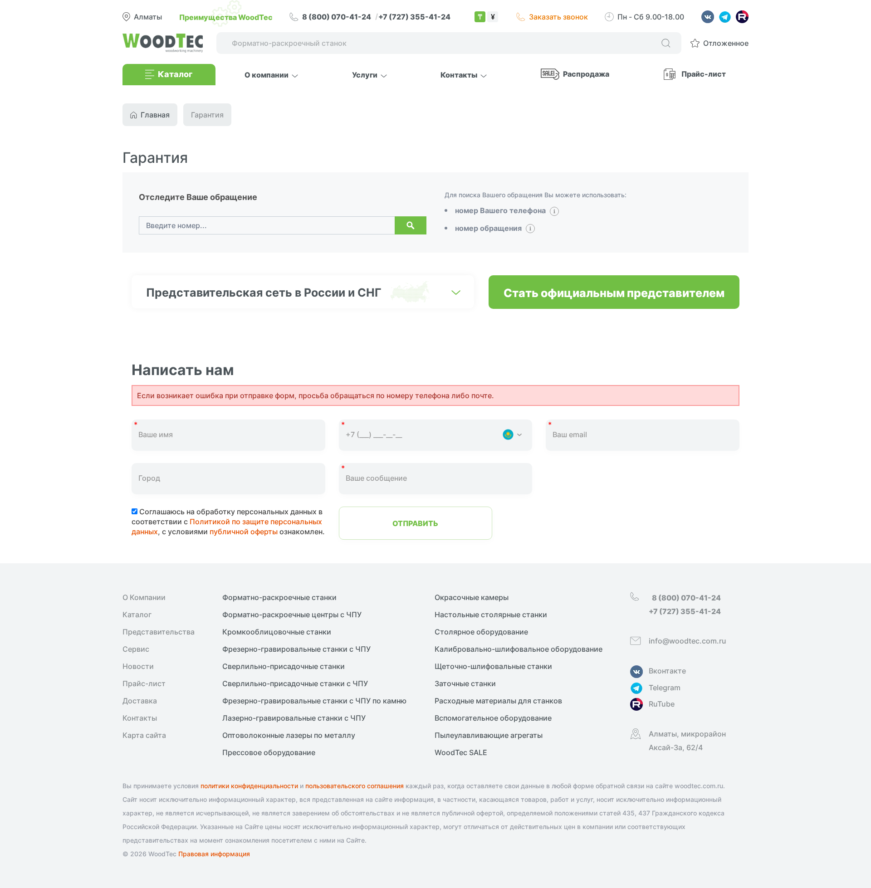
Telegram (664, 688)
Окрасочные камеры (472, 597)
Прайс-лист (703, 73)
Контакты (139, 718)
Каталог (137, 615)
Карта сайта (144, 735)
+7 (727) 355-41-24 (414, 16)
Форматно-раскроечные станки (279, 597)
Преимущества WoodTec (226, 16)
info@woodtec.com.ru (687, 641)
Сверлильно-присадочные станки (283, 666)
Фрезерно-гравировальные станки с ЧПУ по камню (314, 701)
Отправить (415, 522)
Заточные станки (465, 683)
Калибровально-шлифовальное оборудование (518, 649)
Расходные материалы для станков (498, 701)
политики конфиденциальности (249, 785)
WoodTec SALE (461, 752)
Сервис (135, 649)
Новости (138, 666)
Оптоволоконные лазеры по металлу (288, 735)
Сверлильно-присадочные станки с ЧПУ (295, 683)
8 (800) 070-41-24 (337, 16)
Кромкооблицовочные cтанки (276, 632)
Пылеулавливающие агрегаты (489, 735)
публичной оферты (244, 532)
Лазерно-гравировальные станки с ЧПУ (294, 718)
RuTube (662, 704)
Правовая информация (214, 853)
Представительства (158, 632)
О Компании (144, 597)
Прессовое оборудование (268, 752)
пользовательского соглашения (354, 785)
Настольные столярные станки (491, 615)
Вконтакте (667, 671)
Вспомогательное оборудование (493, 718)
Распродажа (586, 73)
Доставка (139, 701)
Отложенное (726, 43)
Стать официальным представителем (614, 292)
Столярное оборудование (481, 632)
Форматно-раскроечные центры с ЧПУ (292, 615)
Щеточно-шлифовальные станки (493, 666)
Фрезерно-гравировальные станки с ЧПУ (296, 649)
